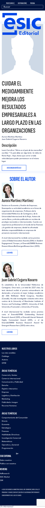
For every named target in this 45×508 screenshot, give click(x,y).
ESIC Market (5, 477)
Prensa (32, 3)
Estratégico (6, 428)
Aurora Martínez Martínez (12, 137)
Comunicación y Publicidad (12, 382)
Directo (4, 421)
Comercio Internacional (11, 379)
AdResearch (4, 474)
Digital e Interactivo (10, 389)
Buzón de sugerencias (25, 492)
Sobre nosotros (6, 460)
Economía (5, 425)
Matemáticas (7, 441)
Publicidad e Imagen (10, 402)
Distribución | (22, 3)
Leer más (10, 252)
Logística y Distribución (11, 396)
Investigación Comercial (11, 438)
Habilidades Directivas (10, 435)
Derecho (5, 385)
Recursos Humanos (9, 406)
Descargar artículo (14, 168)
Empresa (5, 392)
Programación (7, 448)
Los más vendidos (8, 353)
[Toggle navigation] (41, 15)
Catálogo (5, 356)
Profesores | (10, 3)
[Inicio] (21, 23)
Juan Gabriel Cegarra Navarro (14, 139)
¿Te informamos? (6, 507)
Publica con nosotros (8, 464)
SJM (1, 480)
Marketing (6, 399)
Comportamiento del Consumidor (15, 418)
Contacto (15, 492)
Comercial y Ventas (9, 375)
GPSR (4, 363)
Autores (5, 360)
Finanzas (5, 431)
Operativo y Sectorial (10, 445)
